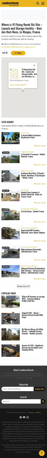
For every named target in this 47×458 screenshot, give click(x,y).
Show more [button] (22, 286)
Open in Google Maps (26, 47)
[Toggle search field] (37, 3)
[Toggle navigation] (42, 3)
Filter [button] (19, 53)
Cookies (38, 412)
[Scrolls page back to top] (42, 453)
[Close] (34, 65)
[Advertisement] (23, 15)
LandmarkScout (10, 3)
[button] (23, 90)
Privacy (31, 412)
